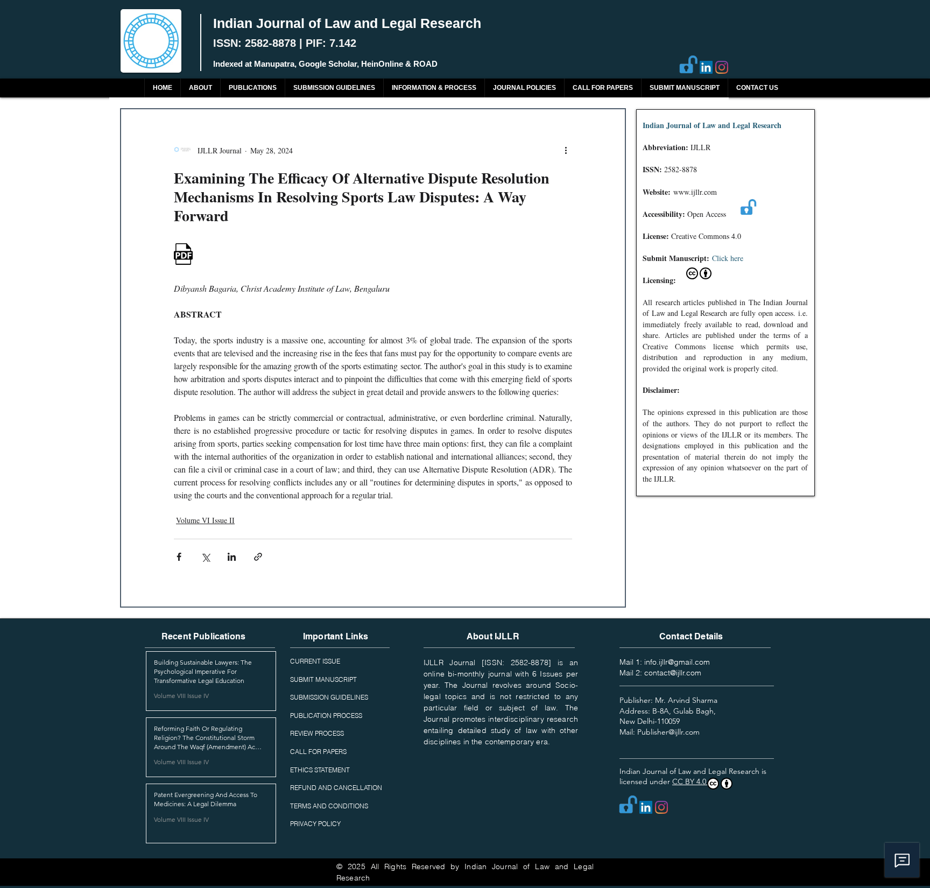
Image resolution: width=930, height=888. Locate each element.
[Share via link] (258, 557)
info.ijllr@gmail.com (677, 662)
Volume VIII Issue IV (181, 696)
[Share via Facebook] (179, 557)
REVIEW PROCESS (317, 733)
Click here (727, 258)
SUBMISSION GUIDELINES (329, 697)
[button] (252, 88)
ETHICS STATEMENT (320, 770)
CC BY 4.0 (690, 781)
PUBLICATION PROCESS (326, 715)
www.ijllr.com (695, 192)
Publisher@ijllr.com (668, 732)
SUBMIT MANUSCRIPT (323, 679)
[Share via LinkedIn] (232, 557)
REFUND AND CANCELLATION (336, 788)
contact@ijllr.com (672, 673)
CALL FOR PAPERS (318, 752)
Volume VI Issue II (205, 520)
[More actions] (565, 150)
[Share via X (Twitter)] (205, 557)
